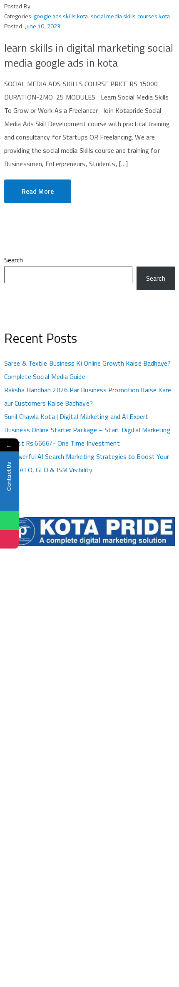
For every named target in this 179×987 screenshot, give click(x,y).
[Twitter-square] (19, 951)
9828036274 (21, 820)
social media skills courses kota (130, 16)
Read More (38, 191)
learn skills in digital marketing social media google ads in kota (88, 55)
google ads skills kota (61, 16)
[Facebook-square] (6, 951)
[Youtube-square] (32, 951)
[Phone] (9, 539)
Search (13, 260)
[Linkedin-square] (25, 951)
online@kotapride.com (33, 845)
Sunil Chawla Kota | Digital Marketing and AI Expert (76, 416)
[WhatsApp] (9, 520)
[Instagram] (12, 951)
